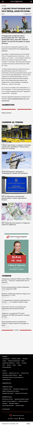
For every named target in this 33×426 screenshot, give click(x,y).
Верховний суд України (7, 393)
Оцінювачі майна (20, 405)
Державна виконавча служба (22, 399)
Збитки (18, 363)
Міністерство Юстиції (7, 399)
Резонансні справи (16, 358)
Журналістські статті (14, 373)
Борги (5, 126)
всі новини (16, 330)
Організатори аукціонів (8, 405)
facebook (22, 418)
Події (3, 365)
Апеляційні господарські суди (20, 389)
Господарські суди (6, 389)
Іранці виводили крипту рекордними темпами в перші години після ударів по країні (15, 323)
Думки (20, 375)
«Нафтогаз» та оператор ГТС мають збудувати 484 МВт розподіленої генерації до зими (16, 315)
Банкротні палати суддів (21, 393)
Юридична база (7, 397)
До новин (4, 5)
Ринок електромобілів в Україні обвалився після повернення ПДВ (15, 288)
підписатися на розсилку (18, 415)
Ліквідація (24, 358)
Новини (4, 356)
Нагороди (24, 363)
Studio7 (28, 423)
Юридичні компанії (23, 401)
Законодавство (6, 358)
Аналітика (4, 373)
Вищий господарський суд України (10, 391)
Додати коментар (6, 112)
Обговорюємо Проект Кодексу (9, 375)
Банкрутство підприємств (8, 363)
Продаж (9, 365)
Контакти (16, 418)
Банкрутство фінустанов (14, 360)
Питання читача (25, 373)
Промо (14, 365)
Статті (4, 371)
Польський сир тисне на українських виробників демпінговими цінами (14, 307)
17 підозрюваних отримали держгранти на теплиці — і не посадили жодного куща (16, 301)
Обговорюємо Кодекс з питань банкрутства (12, 377)
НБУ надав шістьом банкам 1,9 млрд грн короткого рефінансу (16, 224)
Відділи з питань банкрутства (9, 401)
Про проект (10, 418)
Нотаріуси (4, 403)
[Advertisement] (14, 342)
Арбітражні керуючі (14, 403)
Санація (4, 360)
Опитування (6, 409)
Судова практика (6, 379)
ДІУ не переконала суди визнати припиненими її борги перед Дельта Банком (14, 198)
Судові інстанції (7, 387)
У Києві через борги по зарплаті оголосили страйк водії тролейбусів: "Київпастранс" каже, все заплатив (16, 146)
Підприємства (6, 383)
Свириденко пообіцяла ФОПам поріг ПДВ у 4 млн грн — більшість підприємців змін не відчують (16, 280)
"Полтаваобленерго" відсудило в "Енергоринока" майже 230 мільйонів (15, 172)
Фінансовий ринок (6, 367)
